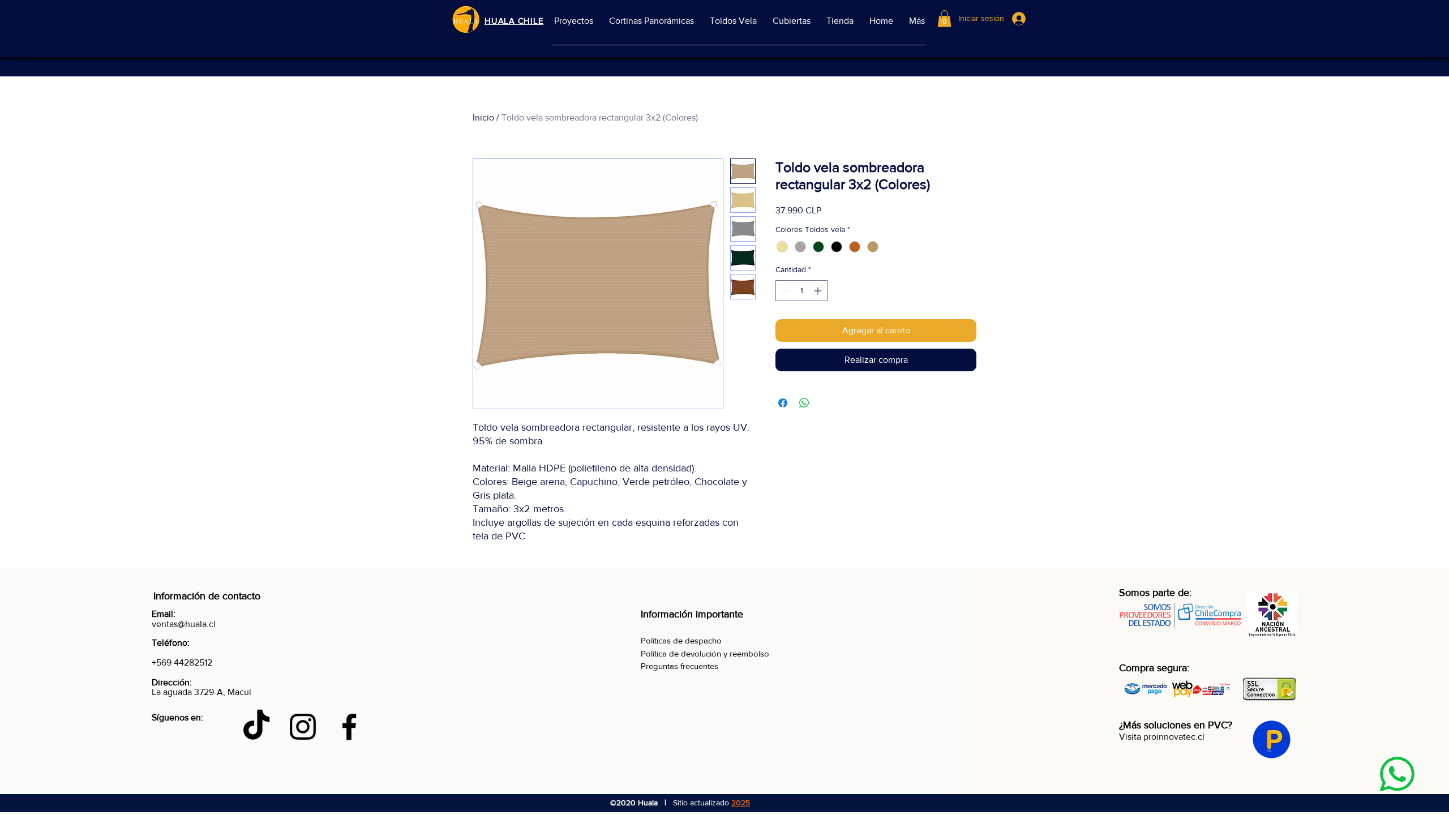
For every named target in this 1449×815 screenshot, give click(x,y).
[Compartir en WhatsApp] (804, 403)
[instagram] (302, 726)
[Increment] (819, 291)
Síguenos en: (177, 717)
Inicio (483, 117)
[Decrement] (784, 291)
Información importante (692, 614)
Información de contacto (206, 596)
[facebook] (349, 726)
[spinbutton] (801, 291)
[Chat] (1396, 774)
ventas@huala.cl (184, 624)
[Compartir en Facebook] (783, 403)
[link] (944, 18)
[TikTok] (256, 726)
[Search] (990, 24)
